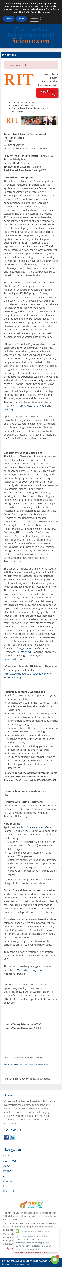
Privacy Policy (31, 6)
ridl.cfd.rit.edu (24, 652)
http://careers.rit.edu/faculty (37, 827)
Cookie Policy (52, 9)
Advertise (8, 1176)
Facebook (6, 1137)
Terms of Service (11, 6)
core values (24, 405)
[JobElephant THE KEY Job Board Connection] (31, 1202)
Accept (9, 18)
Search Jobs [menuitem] (10, 1160)
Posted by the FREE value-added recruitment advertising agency (26, 1064)
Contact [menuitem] (7, 1181)
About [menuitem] (6, 1165)
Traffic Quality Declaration (37, 12)
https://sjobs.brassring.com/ (26, 970)
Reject (21, 18)
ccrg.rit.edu (24, 648)
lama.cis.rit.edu (13, 659)
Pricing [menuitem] (7, 1171)
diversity (8, 409)
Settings (34, 18)
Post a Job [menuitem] (9, 1191)
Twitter (12, 1137)
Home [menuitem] (6, 1155)
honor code (39, 405)
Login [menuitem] (6, 1186)
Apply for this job (47, 92)
